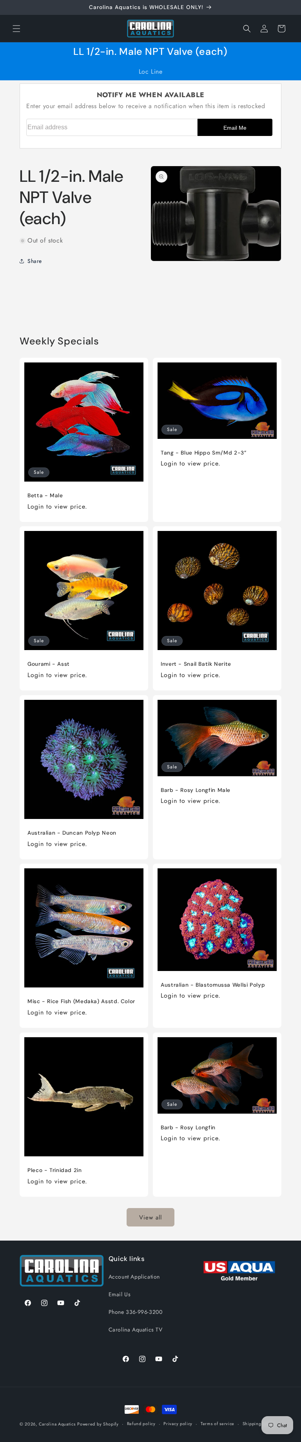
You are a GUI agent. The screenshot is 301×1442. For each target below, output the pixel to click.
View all (150, 1217)
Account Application (134, 1277)
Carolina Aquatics (57, 1424)
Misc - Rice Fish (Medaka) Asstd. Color (81, 1001)
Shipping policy (259, 1423)
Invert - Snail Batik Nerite (196, 664)
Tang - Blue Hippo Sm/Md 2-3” (204, 452)
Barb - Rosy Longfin (188, 1127)
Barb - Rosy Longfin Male (195, 789)
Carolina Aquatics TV (136, 1329)
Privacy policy (177, 1423)
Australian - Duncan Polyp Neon (71, 833)
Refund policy (141, 1423)
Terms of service (217, 1423)
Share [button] (34, 261)
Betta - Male (45, 495)
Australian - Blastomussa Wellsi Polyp (213, 985)
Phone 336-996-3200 (136, 1312)
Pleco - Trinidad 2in (54, 1170)
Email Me (235, 128)
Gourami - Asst (48, 664)
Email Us (120, 1294)
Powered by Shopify (98, 1424)
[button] (16, 28)
